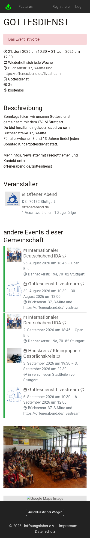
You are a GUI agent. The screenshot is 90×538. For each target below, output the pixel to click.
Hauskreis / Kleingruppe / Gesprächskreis (52, 353)
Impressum (68, 526)
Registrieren (62, 6)
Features (25, 6)
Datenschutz (45, 531)
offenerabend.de (35, 207)
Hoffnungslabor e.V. (38, 526)
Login (79, 6)
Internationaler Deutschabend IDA (42, 253)
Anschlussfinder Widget (45, 512)
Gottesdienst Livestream (53, 284)
